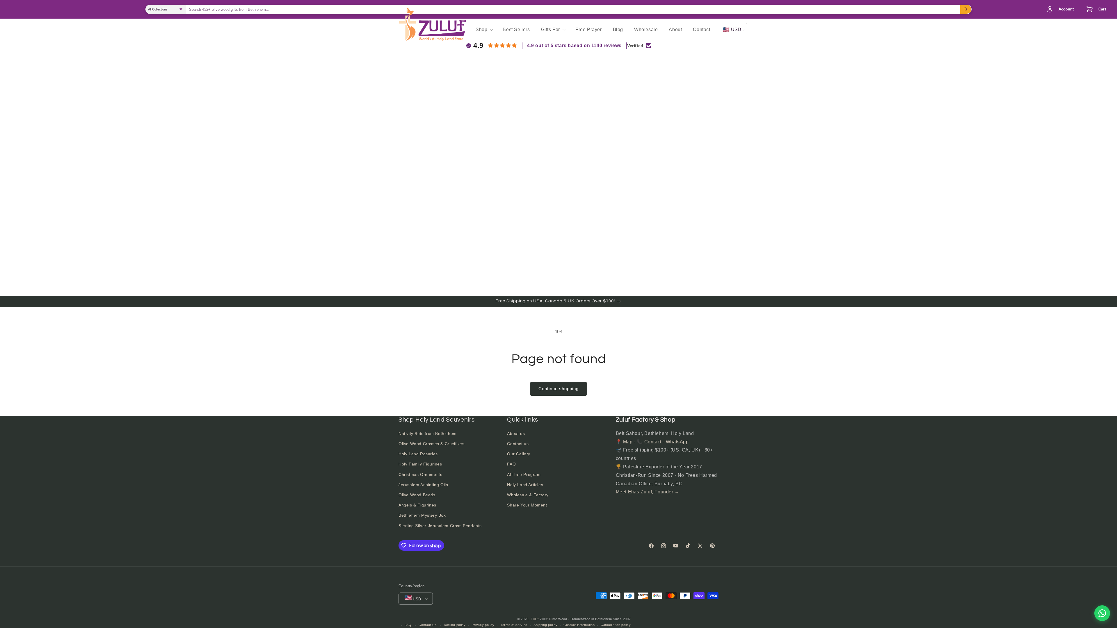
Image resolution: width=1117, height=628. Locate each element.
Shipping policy (545, 625)
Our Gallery (518, 454)
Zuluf (535, 619)
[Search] (965, 9)
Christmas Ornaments (420, 474)
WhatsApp (677, 441)
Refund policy (455, 625)
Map (628, 441)
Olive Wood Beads (417, 495)
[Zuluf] (442, 30)
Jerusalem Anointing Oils (423, 484)
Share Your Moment (527, 505)
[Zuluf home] (407, 30)
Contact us (518, 443)
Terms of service (513, 625)
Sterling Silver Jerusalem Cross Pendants (440, 525)
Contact (652, 441)
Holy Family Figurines (420, 464)
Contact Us (428, 625)
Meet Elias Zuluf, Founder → (648, 491)
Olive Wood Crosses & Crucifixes (432, 443)
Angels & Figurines (417, 505)
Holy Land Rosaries (418, 454)
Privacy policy (483, 625)
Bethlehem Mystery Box (422, 515)
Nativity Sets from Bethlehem (428, 433)
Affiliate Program (523, 474)
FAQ (511, 464)
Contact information (579, 625)
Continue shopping (558, 388)
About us (516, 433)
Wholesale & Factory (527, 495)
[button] (1094, 9)
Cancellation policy (616, 625)
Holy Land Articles (525, 484)
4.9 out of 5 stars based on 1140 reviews (574, 45)
